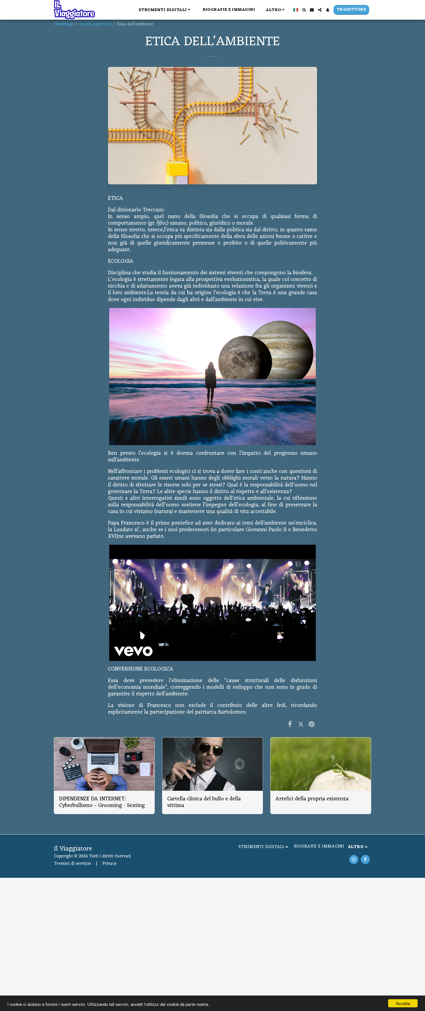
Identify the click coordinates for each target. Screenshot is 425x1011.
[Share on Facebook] (290, 725)
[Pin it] (311, 725)
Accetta (403, 1003)
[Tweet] (300, 725)
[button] (165, 10)
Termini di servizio (72, 863)
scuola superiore (95, 24)
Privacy (109, 863)
